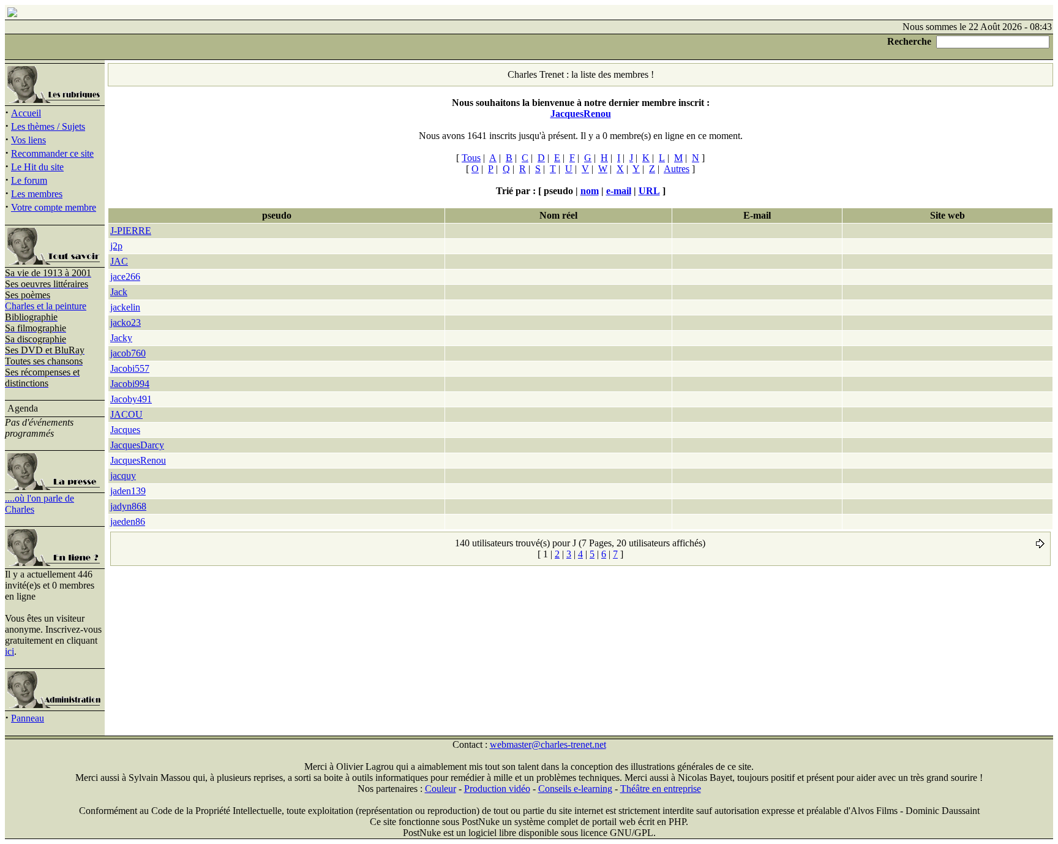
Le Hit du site (37, 167)
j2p (116, 246)
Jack (118, 292)
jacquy (123, 475)
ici (9, 651)
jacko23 (125, 322)
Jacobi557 (129, 368)
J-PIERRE (130, 230)
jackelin (125, 307)
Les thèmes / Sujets (48, 126)
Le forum (29, 180)
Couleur (440, 788)
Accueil (26, 113)
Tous (471, 158)
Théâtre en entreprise (660, 788)
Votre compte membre (53, 207)
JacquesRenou (138, 460)
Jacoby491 (131, 399)
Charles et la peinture (45, 306)
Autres (676, 169)
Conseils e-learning (575, 788)
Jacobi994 (129, 384)
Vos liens (28, 140)
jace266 (125, 276)
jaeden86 (127, 521)
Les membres (36, 194)
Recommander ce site (52, 153)
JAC (119, 261)
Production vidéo (497, 788)
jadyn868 (128, 506)
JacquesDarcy (137, 445)
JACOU (126, 414)
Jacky (121, 338)
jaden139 (128, 491)
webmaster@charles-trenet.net (548, 744)
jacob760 (128, 353)
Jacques (125, 429)
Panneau (27, 718)
